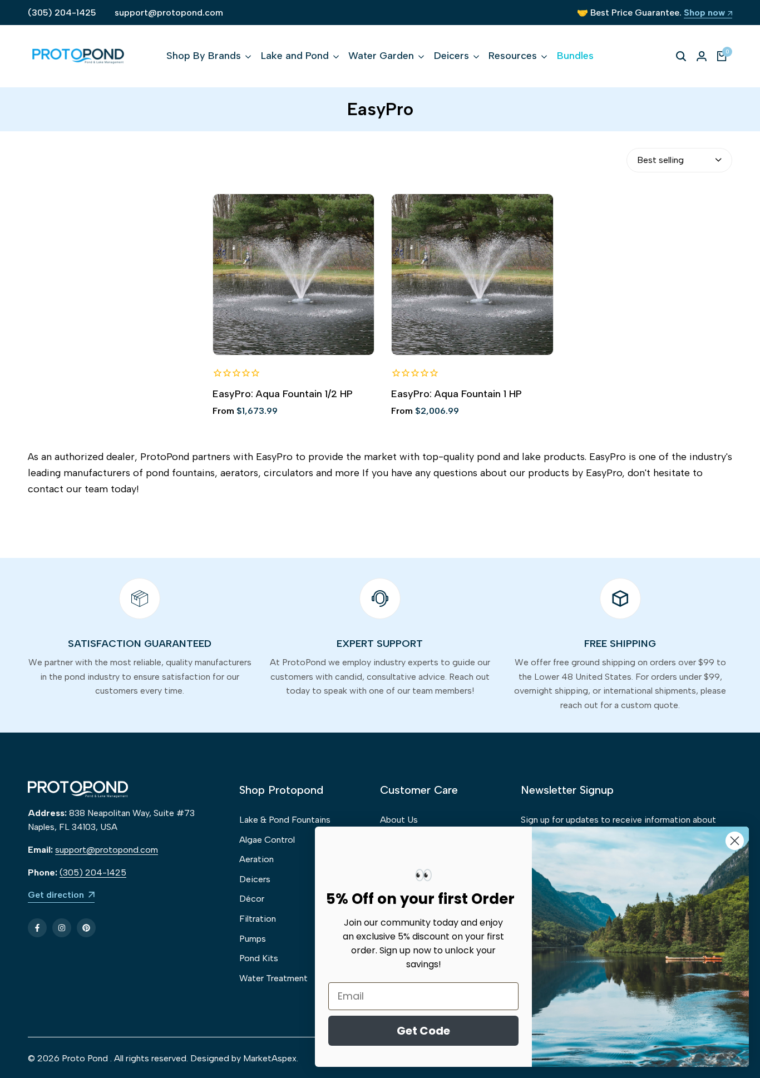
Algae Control (267, 839)
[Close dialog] (734, 840)
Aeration (256, 859)
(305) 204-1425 (62, 12)
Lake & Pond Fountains (284, 819)
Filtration (257, 918)
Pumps (252, 938)
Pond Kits (258, 958)
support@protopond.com (169, 12)
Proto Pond (85, 1058)
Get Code (423, 1031)
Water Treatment (273, 978)
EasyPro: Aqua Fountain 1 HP (456, 394)
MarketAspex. (270, 1058)
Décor (251, 898)
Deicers (254, 879)
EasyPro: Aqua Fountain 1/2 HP (283, 394)
